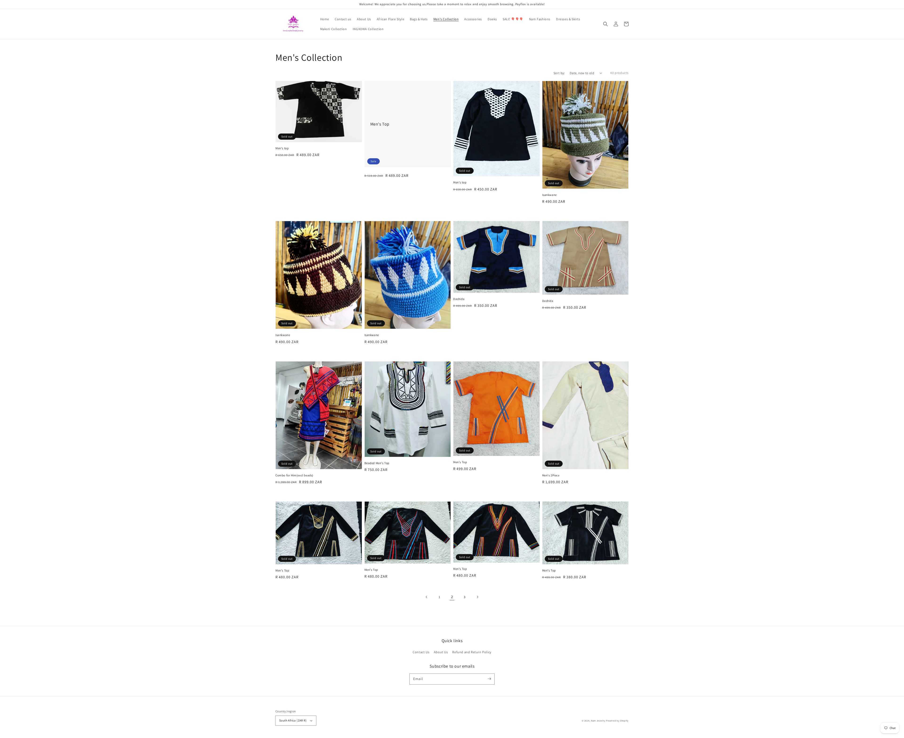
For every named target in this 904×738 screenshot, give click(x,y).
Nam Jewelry (598, 720)
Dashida (458, 299)
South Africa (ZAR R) (293, 720)
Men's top (282, 148)
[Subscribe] (489, 679)
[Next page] (477, 597)
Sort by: (559, 73)
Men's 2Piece (551, 475)
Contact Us (421, 652)
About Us (441, 652)
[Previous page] (426, 597)
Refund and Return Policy (471, 652)
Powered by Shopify (617, 720)
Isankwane (549, 195)
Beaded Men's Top (377, 463)
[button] (605, 24)
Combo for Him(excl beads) (294, 475)
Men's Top (379, 124)
